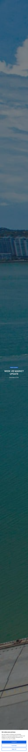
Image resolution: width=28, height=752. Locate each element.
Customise (14, 745)
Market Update (14, 367)
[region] (14, 741)
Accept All (14, 742)
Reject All (14, 749)
